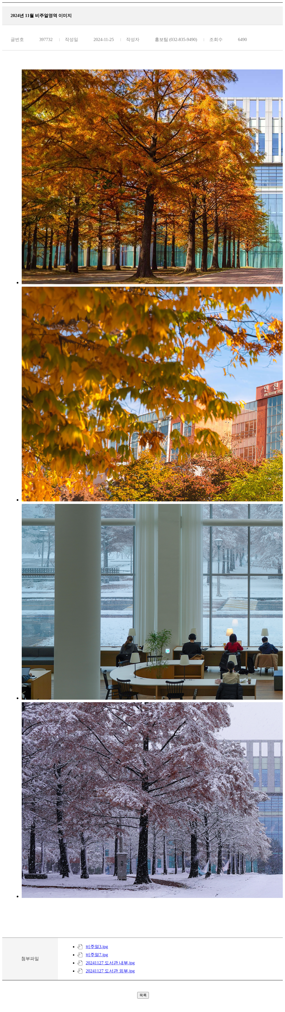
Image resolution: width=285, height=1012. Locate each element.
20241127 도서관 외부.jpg (110, 970)
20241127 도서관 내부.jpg (110, 962)
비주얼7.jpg (97, 954)
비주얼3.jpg (97, 946)
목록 (143, 995)
